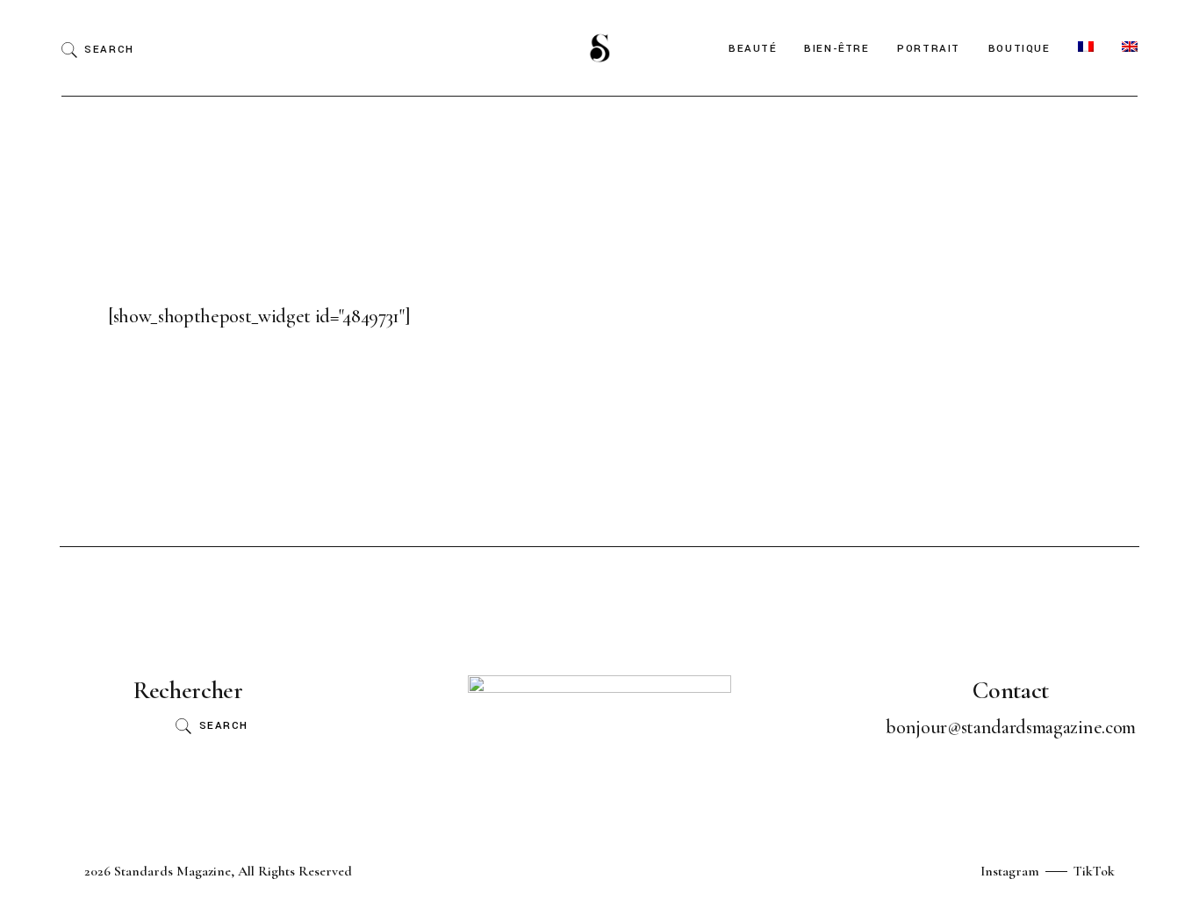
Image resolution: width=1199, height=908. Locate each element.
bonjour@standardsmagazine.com (1010, 727)
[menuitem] (1086, 48)
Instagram (1009, 871)
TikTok (1094, 871)
